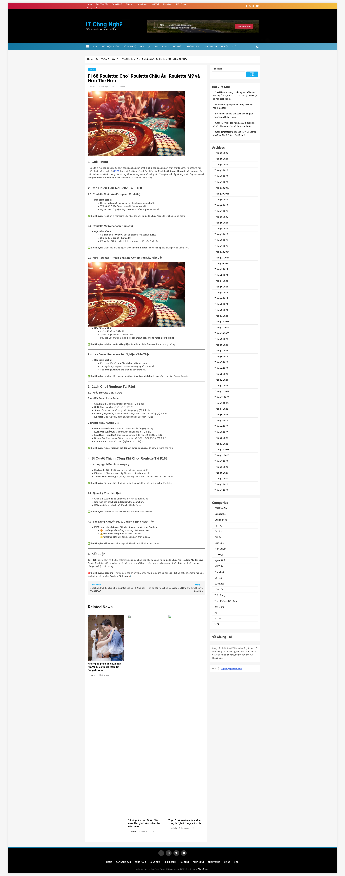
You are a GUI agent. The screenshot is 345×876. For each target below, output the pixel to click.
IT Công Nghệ (104, 24)
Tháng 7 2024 (221, 281)
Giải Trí (92, 69)
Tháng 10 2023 (222, 333)
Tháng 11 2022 (222, 397)
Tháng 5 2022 (221, 420)
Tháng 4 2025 (221, 228)
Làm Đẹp (219, 554)
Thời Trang (181, 4)
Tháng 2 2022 (221, 438)
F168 (116, 171)
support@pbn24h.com (231, 668)
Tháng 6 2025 (221, 217)
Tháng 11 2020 (222, 455)
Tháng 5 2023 (221, 362)
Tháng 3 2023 (221, 374)
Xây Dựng (219, 607)
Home (89, 4)
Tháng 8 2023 (221, 345)
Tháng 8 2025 (221, 205)
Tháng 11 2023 (222, 327)
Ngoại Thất (220, 560)
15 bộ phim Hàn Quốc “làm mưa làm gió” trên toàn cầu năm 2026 (144, 823)
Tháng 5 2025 (221, 222)
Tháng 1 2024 (221, 316)
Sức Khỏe (219, 583)
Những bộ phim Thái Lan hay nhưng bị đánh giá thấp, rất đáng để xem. (104, 667)
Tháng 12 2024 (222, 252)
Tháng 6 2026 (221, 153)
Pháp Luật (167, 4)
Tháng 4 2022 (221, 426)
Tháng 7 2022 (221, 409)
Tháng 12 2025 (222, 188)
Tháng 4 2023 (221, 368)
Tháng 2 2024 (221, 310)
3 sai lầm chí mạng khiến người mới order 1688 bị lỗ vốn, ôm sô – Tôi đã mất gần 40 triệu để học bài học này (235, 95)
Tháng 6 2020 (221, 467)
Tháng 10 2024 (222, 263)
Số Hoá (218, 578)
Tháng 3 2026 (221, 170)
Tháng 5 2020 (221, 473)
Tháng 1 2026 (221, 182)
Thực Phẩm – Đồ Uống (226, 601)
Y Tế (98, 7)
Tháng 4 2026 (221, 164)
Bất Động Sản (102, 4)
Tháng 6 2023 (221, 356)
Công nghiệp (221, 520)
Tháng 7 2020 (221, 461)
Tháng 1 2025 (221, 246)
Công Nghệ (117, 4)
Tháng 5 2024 (221, 292)
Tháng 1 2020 (221, 490)
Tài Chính (219, 589)
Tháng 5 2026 (221, 158)
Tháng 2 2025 (221, 240)
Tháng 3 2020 (221, 478)
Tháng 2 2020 (221, 484)
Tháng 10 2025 (222, 193)
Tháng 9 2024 (221, 269)
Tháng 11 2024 (222, 257)
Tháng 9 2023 (221, 339)
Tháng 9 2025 (221, 199)
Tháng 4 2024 (221, 298)
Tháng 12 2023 (222, 321)
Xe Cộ (89, 7)
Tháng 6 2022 (221, 414)
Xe (216, 612)
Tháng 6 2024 (221, 286)
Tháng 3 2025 (221, 234)
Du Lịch (218, 531)
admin (93, 87)
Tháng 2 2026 (221, 176)
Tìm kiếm (217, 69)
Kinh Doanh (143, 4)
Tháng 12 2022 (222, 391)
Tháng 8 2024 (221, 275)
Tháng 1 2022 (221, 444)
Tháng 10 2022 (222, 403)
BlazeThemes (204, 869)
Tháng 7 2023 (221, 350)
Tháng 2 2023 (221, 380)
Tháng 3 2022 (221, 432)
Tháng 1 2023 (221, 385)
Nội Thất (155, 4)
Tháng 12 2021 (222, 449)
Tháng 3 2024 (221, 304)
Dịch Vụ (218, 525)
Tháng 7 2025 (221, 211)
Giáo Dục (130, 4)
